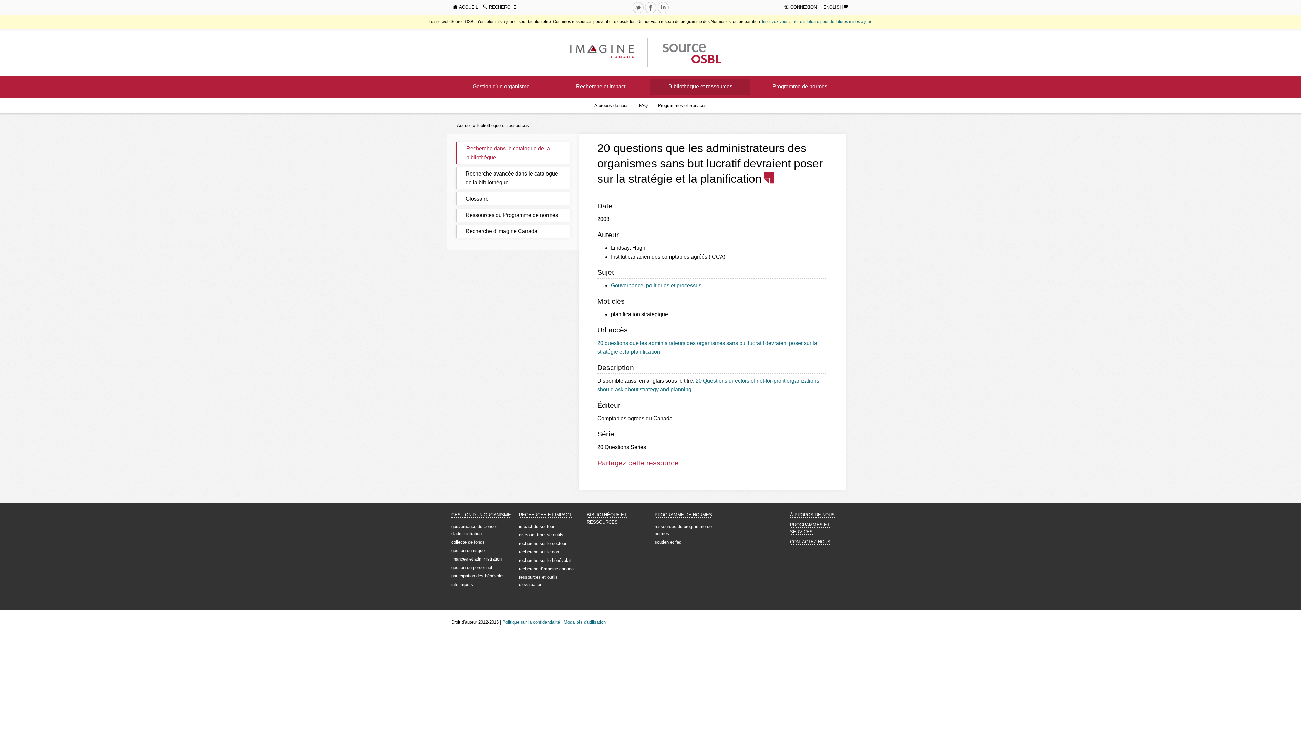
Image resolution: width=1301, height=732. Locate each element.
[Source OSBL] (691, 52)
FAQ (643, 105)
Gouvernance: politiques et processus (656, 285)
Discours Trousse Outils (541, 534)
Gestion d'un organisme (501, 86)
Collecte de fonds (468, 542)
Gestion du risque (468, 550)
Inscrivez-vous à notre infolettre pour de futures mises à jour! (817, 21)
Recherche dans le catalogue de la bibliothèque (508, 153)
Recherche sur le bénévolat (545, 560)
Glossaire (477, 199)
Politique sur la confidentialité (531, 622)
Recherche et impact (600, 86)
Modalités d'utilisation (585, 622)
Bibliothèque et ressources (700, 86)
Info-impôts (462, 584)
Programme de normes (799, 86)
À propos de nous (611, 105)
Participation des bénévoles (478, 575)
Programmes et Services (682, 105)
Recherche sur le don (539, 551)
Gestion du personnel (471, 567)
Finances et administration (476, 559)
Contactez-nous (810, 541)
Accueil (464, 125)
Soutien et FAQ (668, 542)
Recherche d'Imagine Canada (501, 231)
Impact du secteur (536, 526)
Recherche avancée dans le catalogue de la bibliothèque (512, 178)
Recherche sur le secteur (542, 543)
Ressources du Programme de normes (512, 215)
